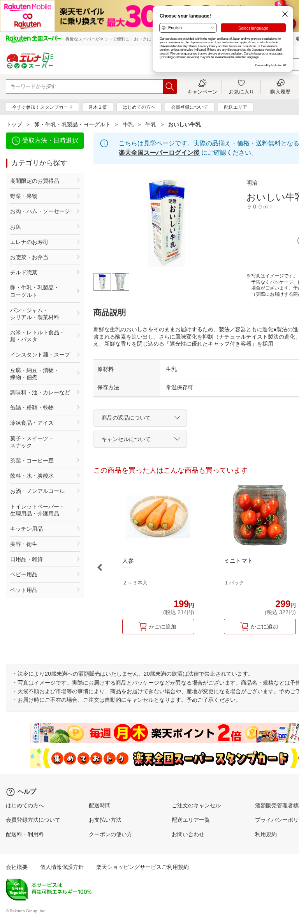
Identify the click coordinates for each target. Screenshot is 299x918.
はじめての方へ (139, 107)
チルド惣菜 (23, 272)
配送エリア (235, 107)
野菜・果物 (23, 196)
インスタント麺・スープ (40, 354)
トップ (14, 124)
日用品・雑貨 (26, 559)
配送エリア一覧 (191, 820)
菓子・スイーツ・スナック (32, 441)
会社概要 (17, 867)
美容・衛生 (23, 544)
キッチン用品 (26, 529)
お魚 (15, 227)
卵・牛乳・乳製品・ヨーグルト (72, 124)
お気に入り (241, 91)
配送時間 (100, 805)
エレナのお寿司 (29, 242)
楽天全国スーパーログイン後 (159, 152)
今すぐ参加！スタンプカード (42, 107)
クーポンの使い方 (110, 834)
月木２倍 (97, 107)
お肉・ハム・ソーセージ (40, 211)
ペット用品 (23, 590)
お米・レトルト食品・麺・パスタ (37, 335)
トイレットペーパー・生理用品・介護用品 (37, 510)
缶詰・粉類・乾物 (32, 407)
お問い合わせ (188, 834)
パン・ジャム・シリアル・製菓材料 (34, 313)
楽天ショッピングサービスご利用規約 (142, 867)
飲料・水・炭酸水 (32, 476)
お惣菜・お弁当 (29, 257)
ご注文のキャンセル (196, 805)
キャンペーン (202, 91)
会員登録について (189, 107)
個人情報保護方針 (62, 867)
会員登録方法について (33, 820)
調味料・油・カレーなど (40, 392)
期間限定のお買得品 (34, 181)
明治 (251, 183)
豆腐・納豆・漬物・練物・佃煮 (34, 373)
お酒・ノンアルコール (37, 491)
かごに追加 (162, 626)
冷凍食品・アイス (32, 423)
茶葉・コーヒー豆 (32, 460)
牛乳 (128, 124)
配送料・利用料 (25, 834)
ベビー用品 (23, 574)
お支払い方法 (105, 820)
